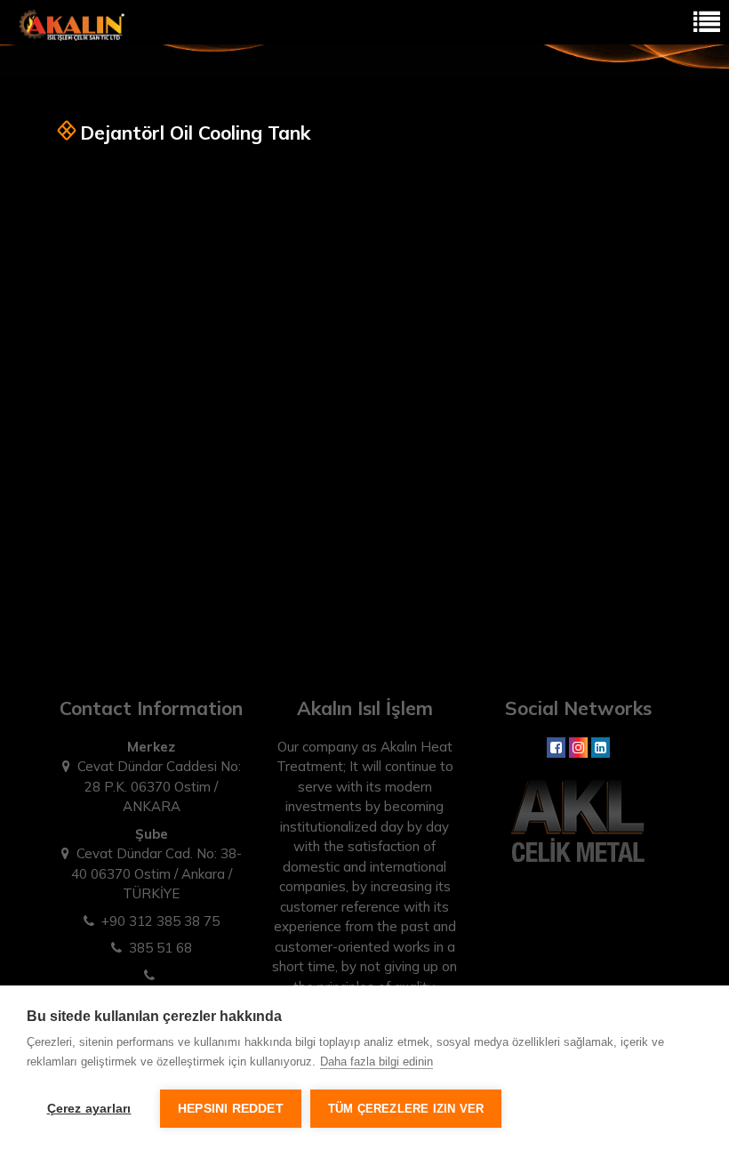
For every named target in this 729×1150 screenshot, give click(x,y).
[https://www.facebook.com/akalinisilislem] (556, 747)
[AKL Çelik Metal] (578, 818)
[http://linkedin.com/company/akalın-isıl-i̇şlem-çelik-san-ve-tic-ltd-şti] (600, 747)
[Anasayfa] (71, 23)
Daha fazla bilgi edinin (376, 1061)
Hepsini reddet (231, 1108)
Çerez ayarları (89, 1108)
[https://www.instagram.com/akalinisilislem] (578, 747)
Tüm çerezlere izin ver (406, 1108)
